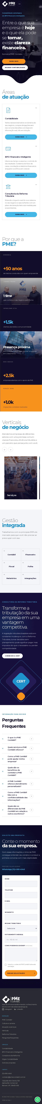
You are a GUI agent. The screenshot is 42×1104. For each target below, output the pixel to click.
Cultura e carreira (22, 23)
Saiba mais (21, 137)
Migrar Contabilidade (22, 47)
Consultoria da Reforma (11, 1055)
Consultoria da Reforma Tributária (22, 43)
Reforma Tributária (9, 1034)
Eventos (22, 97)
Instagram (8, 1009)
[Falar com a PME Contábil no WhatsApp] (37, 1099)
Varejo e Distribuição (22, 70)
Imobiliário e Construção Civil (22, 66)
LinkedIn (20, 1009)
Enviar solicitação (21, 973)
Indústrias (22, 74)
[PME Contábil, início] (8, 4)
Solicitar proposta (8, 1063)
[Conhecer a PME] (38, 75)
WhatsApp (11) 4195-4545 (13, 869)
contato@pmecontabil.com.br (13, 1077)
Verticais (5, 1030)
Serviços (22, 58)
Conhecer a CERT (12, 656)
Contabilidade (22, 35)
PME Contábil (22, 19)
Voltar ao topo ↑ (7, 1100)
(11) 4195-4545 (7, 1073)
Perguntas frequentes (10, 1038)
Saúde (22, 62)
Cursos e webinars (22, 93)
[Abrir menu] (19, 4)
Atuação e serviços (9, 1027)
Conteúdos (22, 89)
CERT (22, 85)
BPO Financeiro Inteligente (22, 39)
